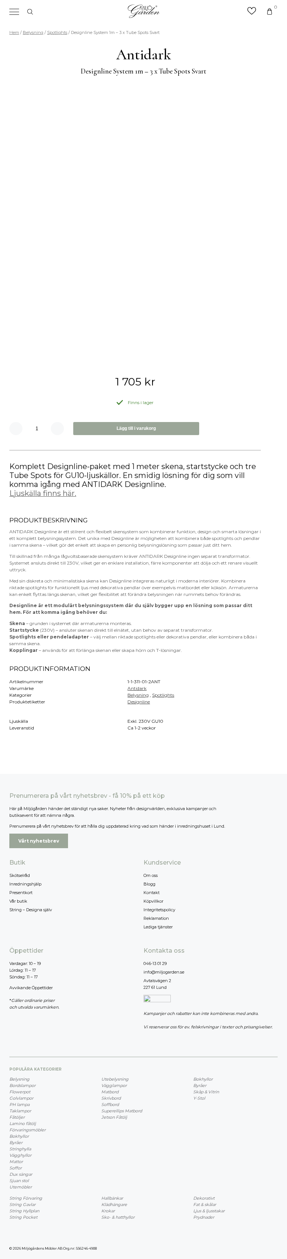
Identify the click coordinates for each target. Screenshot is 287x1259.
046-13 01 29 (155, 963)
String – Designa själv (30, 909)
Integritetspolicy (159, 909)
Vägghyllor (20, 1155)
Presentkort (21, 892)
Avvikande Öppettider (31, 987)
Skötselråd (19, 875)
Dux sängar (20, 1174)
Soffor (15, 1168)
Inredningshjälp (25, 884)
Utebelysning (115, 1079)
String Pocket (23, 1217)
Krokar (108, 1210)
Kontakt (152, 892)
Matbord (109, 1091)
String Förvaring (25, 1198)
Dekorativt (204, 1198)
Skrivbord (111, 1098)
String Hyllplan (24, 1210)
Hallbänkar (112, 1198)
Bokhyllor (19, 1136)
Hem (14, 32)
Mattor (16, 1161)
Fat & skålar (204, 1204)
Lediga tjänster (158, 927)
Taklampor (20, 1110)
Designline (138, 702)
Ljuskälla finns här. (42, 493)
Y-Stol (199, 1098)
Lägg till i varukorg (136, 428)
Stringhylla (20, 1149)
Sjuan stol (19, 1180)
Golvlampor (21, 1098)
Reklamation (156, 918)
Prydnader (203, 1217)
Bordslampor (22, 1085)
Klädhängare (114, 1204)
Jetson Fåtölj (114, 1117)
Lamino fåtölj (22, 1123)
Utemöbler (20, 1187)
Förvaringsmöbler (27, 1130)
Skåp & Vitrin (206, 1091)
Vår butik (18, 901)
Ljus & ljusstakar (209, 1210)
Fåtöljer (17, 1117)
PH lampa (19, 1104)
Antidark (136, 688)
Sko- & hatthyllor (118, 1217)
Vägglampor (114, 1085)
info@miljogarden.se (164, 972)
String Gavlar (22, 1204)
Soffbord (110, 1104)
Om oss (151, 875)
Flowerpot (19, 1091)
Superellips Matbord (121, 1110)
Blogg (149, 884)
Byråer (15, 1142)
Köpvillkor (153, 901)
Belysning (33, 32)
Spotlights (57, 32)
